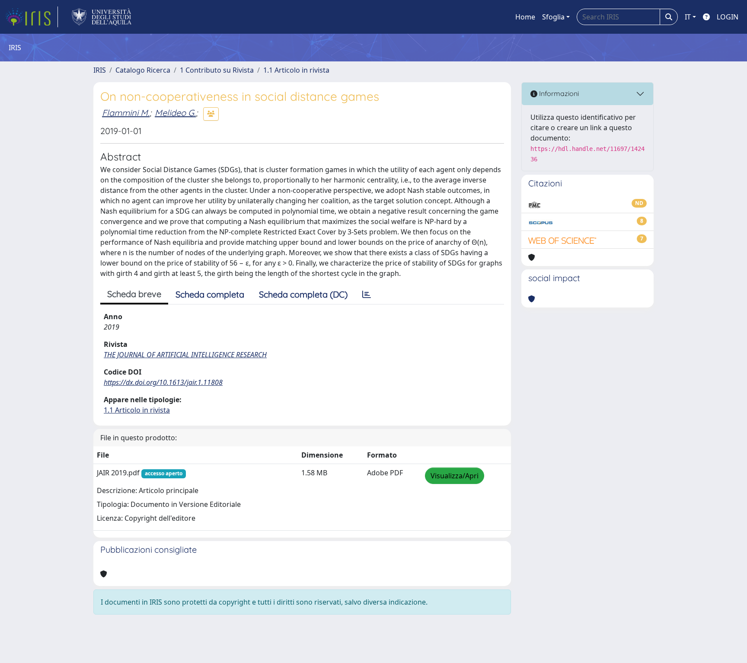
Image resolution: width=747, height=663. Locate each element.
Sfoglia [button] (553, 17)
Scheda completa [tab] (210, 294)
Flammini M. (126, 112)
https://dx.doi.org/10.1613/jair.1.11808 (163, 382)
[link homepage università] (102, 16)
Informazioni (558, 93)
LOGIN (727, 17)
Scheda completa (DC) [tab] (303, 294)
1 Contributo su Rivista (217, 70)
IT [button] (688, 17)
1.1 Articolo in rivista (296, 70)
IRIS (99, 70)
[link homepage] (31, 16)
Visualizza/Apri (455, 475)
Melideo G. (175, 112)
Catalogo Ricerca (142, 70)
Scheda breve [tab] (134, 293)
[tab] (366, 294)
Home (525, 17)
